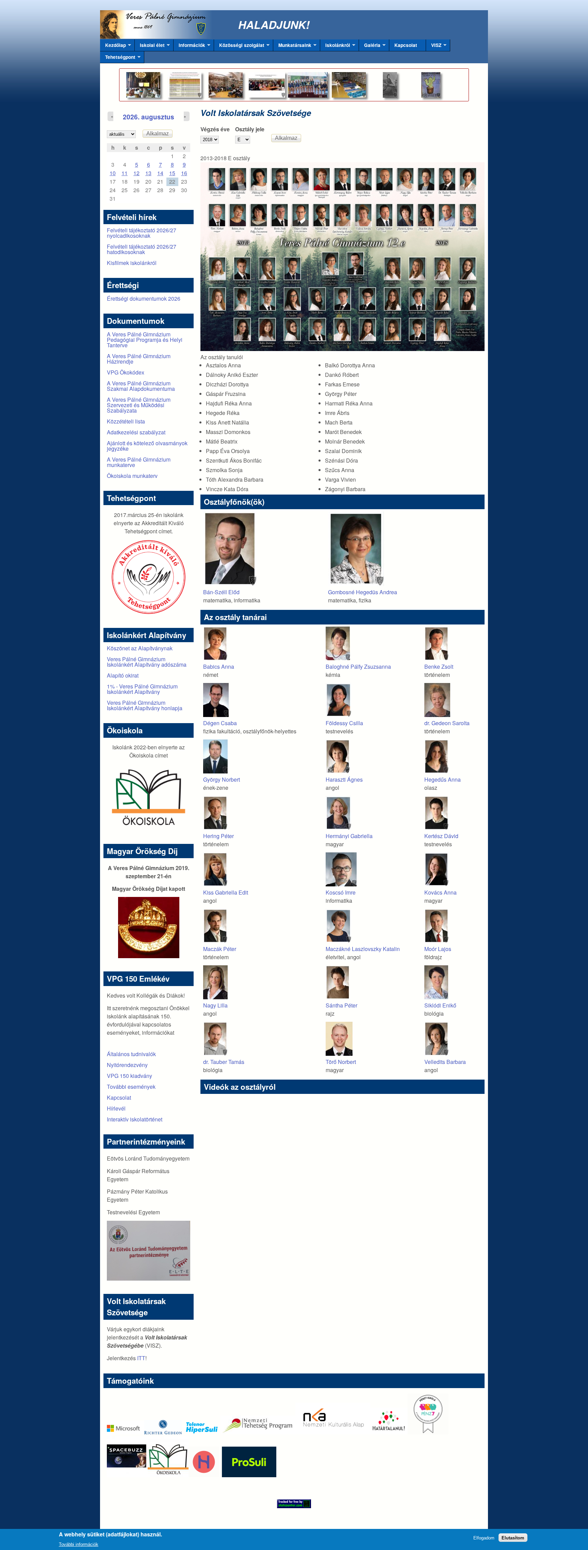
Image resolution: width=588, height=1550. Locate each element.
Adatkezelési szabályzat (136, 432)
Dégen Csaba (220, 723)
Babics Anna (218, 666)
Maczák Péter (219, 949)
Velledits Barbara (445, 1062)
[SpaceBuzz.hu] (127, 1475)
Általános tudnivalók (131, 1054)
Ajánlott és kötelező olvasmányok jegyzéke (147, 445)
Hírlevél (116, 1108)
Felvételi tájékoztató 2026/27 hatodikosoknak (141, 249)
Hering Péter (218, 836)
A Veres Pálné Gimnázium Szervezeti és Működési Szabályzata (138, 405)
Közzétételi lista (126, 421)
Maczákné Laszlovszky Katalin (363, 949)
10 (113, 173)
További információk (78, 1544)
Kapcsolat (405, 45)
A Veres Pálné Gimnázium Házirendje (138, 358)
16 (184, 173)
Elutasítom (513, 1537)
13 (148, 173)
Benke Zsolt (438, 666)
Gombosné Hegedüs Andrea (362, 592)
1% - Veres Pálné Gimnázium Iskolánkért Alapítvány (142, 689)
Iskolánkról (335, 46)
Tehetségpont (117, 58)
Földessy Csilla (344, 723)
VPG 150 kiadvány (129, 1076)
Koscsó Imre (341, 892)
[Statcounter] (294, 1503)
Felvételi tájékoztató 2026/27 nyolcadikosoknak (141, 232)
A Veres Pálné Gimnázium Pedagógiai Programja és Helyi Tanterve (144, 339)
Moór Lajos (437, 949)
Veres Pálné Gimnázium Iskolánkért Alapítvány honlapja (144, 705)
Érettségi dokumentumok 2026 (143, 298)
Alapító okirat (122, 675)
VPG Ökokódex (125, 372)
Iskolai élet (150, 46)
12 (136, 173)
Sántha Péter (341, 1005)
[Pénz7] (428, 1432)
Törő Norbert (341, 1062)
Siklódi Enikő (440, 1005)
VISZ (433, 46)
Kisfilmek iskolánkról (132, 263)
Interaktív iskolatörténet (134, 1119)
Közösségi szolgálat (239, 46)
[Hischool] (183, 1475)
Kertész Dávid (441, 836)
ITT (141, 1358)
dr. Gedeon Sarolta (447, 723)
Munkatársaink (292, 46)
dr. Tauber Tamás (223, 1062)
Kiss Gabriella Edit (225, 892)
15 (172, 173)
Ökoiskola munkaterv (132, 476)
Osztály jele (249, 129)
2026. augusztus (148, 116)
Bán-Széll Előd (221, 592)
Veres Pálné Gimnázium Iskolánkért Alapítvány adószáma (146, 661)
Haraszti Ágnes (344, 779)
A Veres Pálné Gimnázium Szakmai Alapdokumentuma (141, 386)
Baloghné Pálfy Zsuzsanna (358, 666)
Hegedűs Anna (442, 779)
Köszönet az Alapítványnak (140, 648)
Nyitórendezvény (127, 1065)
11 (124, 173)
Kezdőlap (113, 46)
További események (131, 1086)
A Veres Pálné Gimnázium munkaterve (138, 462)
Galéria (369, 46)
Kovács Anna (440, 892)
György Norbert (221, 779)
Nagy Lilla (215, 1005)
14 (160, 173)
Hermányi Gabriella (349, 836)
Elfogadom (483, 1537)
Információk (189, 46)
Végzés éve (215, 129)
